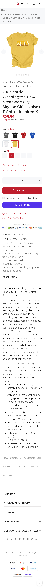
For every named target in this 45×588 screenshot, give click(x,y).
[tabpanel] (22, 50)
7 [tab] (27, 75)
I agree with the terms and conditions (22, 198)
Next (41, 51)
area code (15, 270)
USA (11, 243)
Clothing (23, 267)
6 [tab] (25, 75)
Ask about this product (16, 170)
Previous (3, 51)
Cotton (13, 267)
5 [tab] (23, 75)
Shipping (6, 120)
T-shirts (20, 250)
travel (12, 250)
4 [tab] (21, 75)
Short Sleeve (25, 253)
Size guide (10, 165)
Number (10, 257)
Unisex (17, 246)
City (31, 267)
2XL (30, 156)
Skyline (13, 253)
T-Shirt (23, 239)
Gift (7, 264)
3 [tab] (19, 75)
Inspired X (18, 234)
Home (4, 10)
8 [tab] (28, 75)
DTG (12, 264)
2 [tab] (18, 75)
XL (24, 156)
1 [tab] (16, 75)
